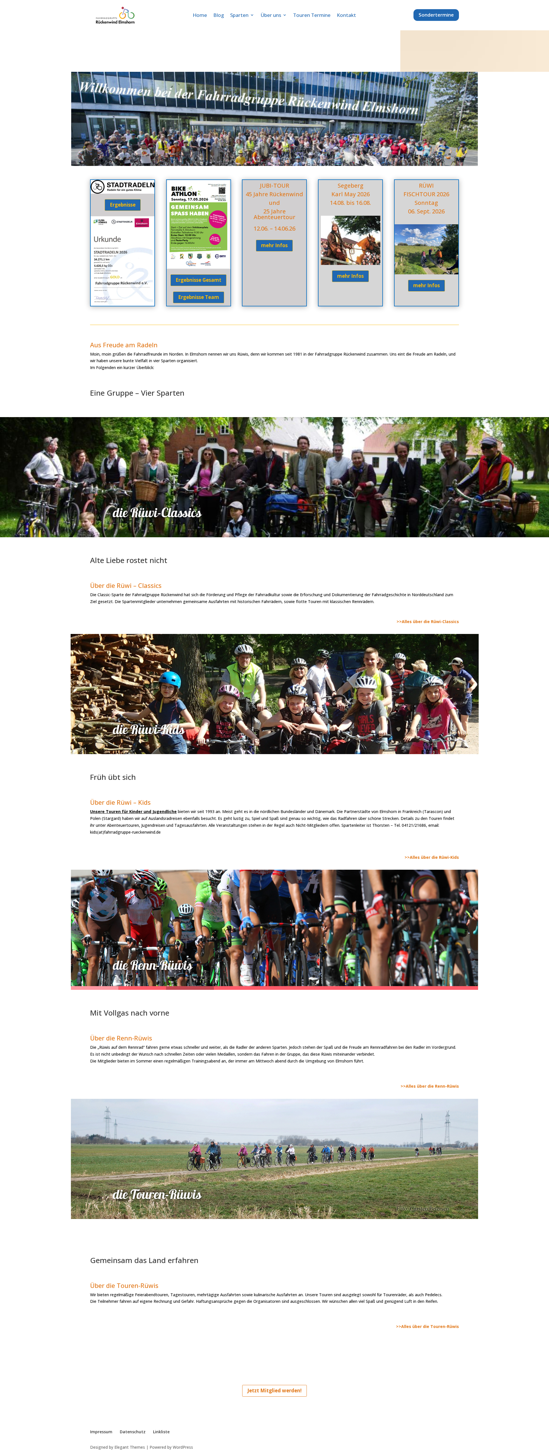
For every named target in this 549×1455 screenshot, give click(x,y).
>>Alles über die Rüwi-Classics (428, 621)
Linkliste (161, 1431)
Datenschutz (133, 1431)
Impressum (101, 1431)
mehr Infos (274, 245)
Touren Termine (312, 15)
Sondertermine (436, 14)
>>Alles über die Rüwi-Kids (432, 857)
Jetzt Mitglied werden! (274, 1390)
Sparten (239, 15)
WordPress (183, 1447)
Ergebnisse (123, 204)
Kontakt (346, 15)
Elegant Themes (129, 1447)
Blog (218, 15)
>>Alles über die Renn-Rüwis (430, 1086)
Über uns (270, 15)
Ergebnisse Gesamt (198, 280)
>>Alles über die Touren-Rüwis (427, 1326)
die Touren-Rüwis (157, 1194)
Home (200, 15)
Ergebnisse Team (198, 297)
